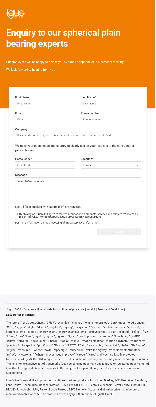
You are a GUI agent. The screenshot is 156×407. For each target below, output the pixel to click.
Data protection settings (20, 314)
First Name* (23, 97)
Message (21, 175)
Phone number (90, 113)
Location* (87, 159)
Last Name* (88, 97)
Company (21, 129)
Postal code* (23, 159)
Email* (19, 113)
